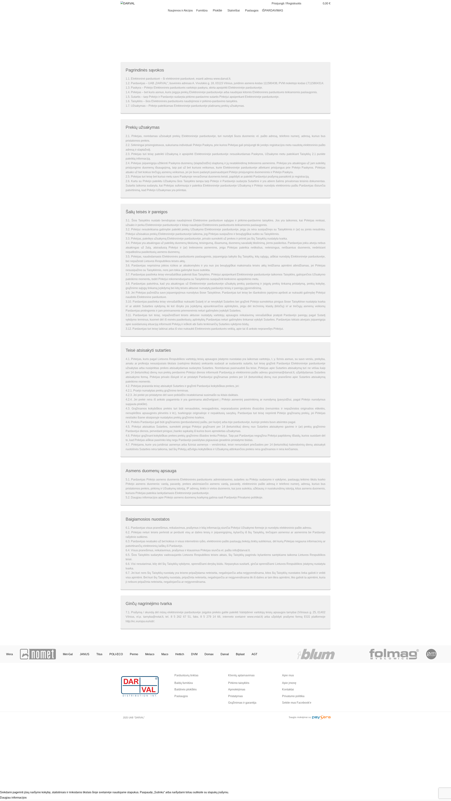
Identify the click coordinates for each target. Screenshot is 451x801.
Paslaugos (181, 696)
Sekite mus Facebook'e (296, 702)
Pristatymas (235, 696)
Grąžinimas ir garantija (242, 702)
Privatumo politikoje (265, 772)
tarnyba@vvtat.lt (153, 616)
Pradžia (213, 42)
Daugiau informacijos (13, 797)
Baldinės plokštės (185, 689)
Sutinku (35, 798)
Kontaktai (288, 689)
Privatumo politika (293, 696)
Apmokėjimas (236, 689)
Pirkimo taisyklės (238, 682)
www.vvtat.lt (254, 616)
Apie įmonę (289, 682)
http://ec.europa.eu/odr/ (140, 621)
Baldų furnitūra (183, 682)
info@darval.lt (241, 550)
